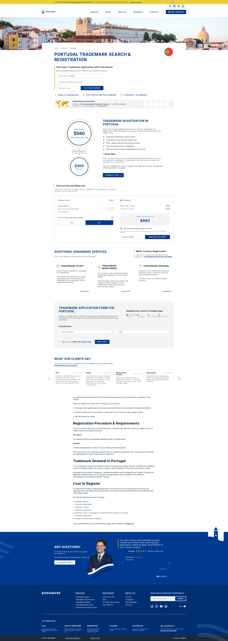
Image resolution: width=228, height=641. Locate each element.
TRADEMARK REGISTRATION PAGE (158, 257)
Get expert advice (65, 562)
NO (99, 223)
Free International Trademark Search (95, 104)
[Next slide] (179, 379)
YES (72, 223)
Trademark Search (81, 501)
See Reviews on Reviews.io (65, 365)
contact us (129, 524)
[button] (122, 563)
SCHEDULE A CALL (112, 175)
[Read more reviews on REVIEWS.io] (162, 576)
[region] (145, 563)
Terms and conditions (81, 342)
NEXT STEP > (102, 342)
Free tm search (177, 12)
